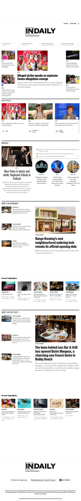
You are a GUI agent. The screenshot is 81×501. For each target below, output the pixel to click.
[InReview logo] (64, 480)
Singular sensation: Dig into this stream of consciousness (56, 154)
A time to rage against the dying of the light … (52, 156)
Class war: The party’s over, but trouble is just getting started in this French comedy (58, 150)
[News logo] (19, 480)
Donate (66, 23)
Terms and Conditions (48, 498)
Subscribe (73, 23)
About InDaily (58, 498)
